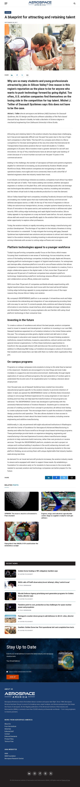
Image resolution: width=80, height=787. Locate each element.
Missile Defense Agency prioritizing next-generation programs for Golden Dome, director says (45, 595)
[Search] (74, 3)
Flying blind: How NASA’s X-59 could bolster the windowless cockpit (21, 545)
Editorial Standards (11, 736)
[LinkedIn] (12, 75)
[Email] (27, 75)
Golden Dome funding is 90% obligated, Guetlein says (38, 571)
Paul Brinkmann (25, 585)
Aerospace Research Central (14, 758)
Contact (7, 734)
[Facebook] (17, 75)
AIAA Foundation (10, 756)
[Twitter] (22, 75)
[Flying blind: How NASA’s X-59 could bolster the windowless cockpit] (22, 531)
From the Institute (10, 726)
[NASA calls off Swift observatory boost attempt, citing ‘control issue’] (10, 585)
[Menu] (6, 3)
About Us (8, 724)
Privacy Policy (9, 739)
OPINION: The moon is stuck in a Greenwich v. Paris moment (21, 515)
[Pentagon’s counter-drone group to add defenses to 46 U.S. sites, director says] (10, 619)
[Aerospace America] (40, 3)
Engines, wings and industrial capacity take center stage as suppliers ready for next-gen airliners (57, 516)
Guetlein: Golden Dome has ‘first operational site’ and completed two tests (46, 627)
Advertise (8, 729)
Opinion (7, 12)
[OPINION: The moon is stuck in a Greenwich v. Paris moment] (22, 501)
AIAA (6, 753)
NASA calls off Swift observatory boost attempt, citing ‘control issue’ (44, 582)
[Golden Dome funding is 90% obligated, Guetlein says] (10, 574)
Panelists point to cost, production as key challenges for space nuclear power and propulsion (44, 606)
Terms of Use (9, 741)
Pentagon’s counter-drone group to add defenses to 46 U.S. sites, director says (46, 617)
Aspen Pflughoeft (26, 574)
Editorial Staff (9, 731)
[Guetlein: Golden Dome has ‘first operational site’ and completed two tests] (10, 630)
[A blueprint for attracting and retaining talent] (40, 47)
